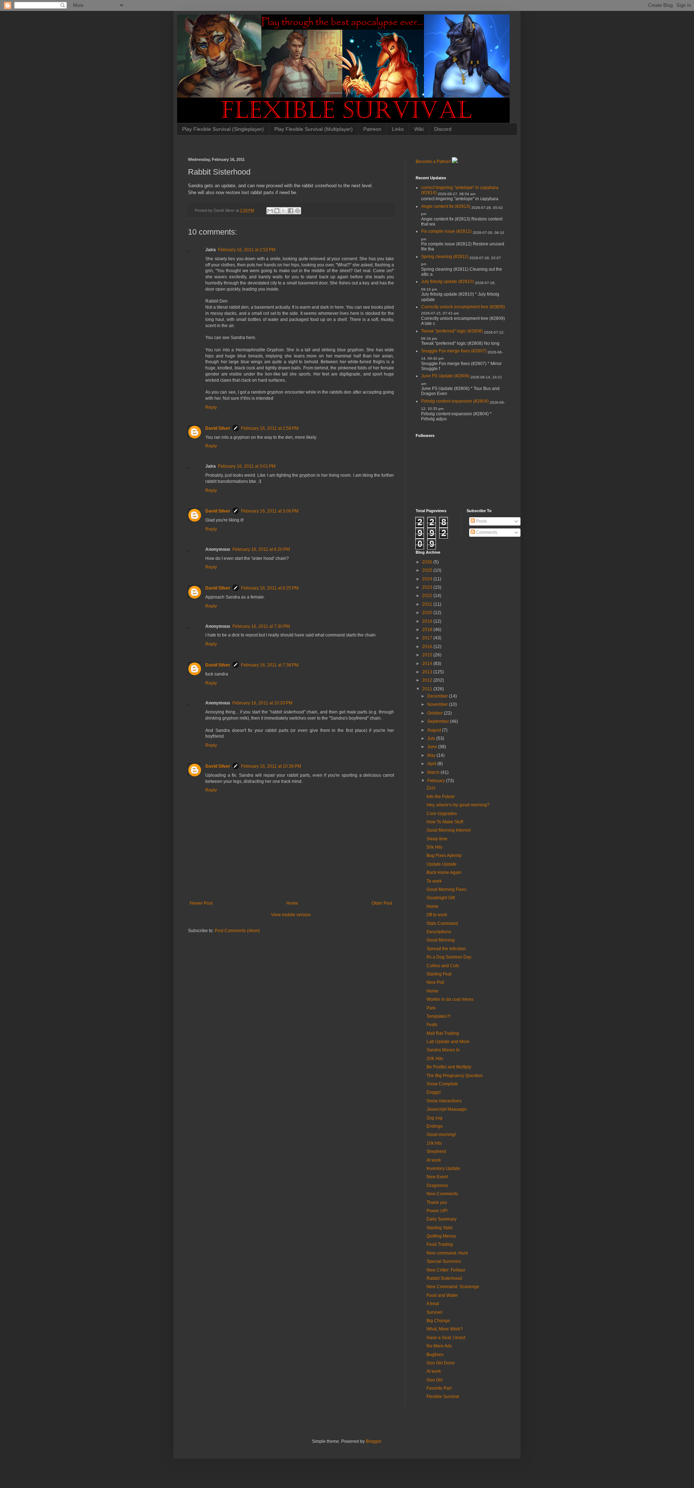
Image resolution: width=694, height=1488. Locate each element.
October (435, 713)
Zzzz (431, 787)
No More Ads (439, 1345)
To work (434, 881)
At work (434, 1160)
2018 (427, 629)
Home (292, 903)
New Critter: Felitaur (446, 1270)
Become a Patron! (433, 161)
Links (398, 129)
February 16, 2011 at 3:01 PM (246, 466)
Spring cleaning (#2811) (444, 256)
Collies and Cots (443, 965)
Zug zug (434, 1117)
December (438, 696)
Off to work (437, 914)
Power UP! (437, 1210)
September (438, 721)
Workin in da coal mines (450, 999)
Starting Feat (439, 974)
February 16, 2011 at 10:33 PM (262, 703)
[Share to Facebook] (290, 210)
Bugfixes (435, 1354)
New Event (437, 1176)
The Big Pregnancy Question (455, 1075)
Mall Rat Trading (443, 1033)
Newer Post (201, 903)
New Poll (435, 982)
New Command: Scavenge (453, 1286)
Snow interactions (444, 1100)
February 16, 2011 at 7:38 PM (270, 665)
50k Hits (434, 847)
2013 (427, 671)
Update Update (442, 864)
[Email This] (270, 210)
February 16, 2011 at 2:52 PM (246, 249)
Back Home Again (444, 872)
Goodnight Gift (441, 897)
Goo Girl (435, 1379)
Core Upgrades (442, 813)
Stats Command (442, 923)
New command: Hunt (447, 1253)
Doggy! (434, 1092)
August (434, 730)
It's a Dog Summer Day (449, 957)
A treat (433, 1303)
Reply (211, 407)
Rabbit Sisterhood (444, 1278)
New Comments (442, 1193)
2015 (427, 654)
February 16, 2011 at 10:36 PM (271, 766)
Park (431, 1008)
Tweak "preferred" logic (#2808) (452, 331)
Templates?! (438, 1016)
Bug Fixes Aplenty (444, 855)
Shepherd (436, 1151)
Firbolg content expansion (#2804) (455, 401)
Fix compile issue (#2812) (446, 231)
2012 (427, 680)
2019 (427, 621)
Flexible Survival (443, 1396)
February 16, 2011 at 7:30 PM (261, 626)
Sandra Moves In (443, 1049)
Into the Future (441, 796)
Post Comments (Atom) (237, 930)
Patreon (372, 129)
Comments (486, 532)
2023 (427, 587)
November (438, 704)
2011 (427, 688)
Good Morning (441, 940)
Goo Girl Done (441, 1362)
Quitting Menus (441, 1236)
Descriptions (439, 931)
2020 (427, 612)
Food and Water (442, 1295)
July (431, 738)
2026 (427, 562)
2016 (427, 646)
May (432, 755)
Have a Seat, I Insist (446, 1337)
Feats (432, 1024)
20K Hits (435, 1058)
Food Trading (440, 1244)
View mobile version (291, 914)
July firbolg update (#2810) (447, 281)
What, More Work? (445, 1329)
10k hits (434, 1143)
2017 (427, 637)
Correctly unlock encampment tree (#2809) (463, 306)
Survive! (434, 1312)
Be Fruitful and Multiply (449, 1066)
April (432, 763)
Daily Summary (442, 1219)
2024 (427, 579)
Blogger (373, 1441)
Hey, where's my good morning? (458, 804)
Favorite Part (439, 1388)
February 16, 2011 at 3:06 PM (270, 511)
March (434, 772)
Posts (481, 521)
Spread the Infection (446, 948)
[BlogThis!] (276, 210)
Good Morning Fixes (446, 889)
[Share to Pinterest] (297, 210)
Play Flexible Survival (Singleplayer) (223, 129)
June (432, 746)
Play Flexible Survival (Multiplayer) (313, 129)
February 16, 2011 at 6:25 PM (270, 588)
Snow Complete (442, 1083)
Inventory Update (443, 1168)
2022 (427, 595)
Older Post (382, 903)
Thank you (437, 1202)
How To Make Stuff (445, 821)
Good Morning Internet (449, 830)
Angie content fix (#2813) (445, 206)
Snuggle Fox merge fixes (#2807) (454, 350)
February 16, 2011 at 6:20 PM (261, 549)
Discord (442, 129)
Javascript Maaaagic (447, 1109)
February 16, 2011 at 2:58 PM (270, 428)
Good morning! (441, 1134)
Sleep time (437, 838)
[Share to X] (283, 210)
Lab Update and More (448, 1041)
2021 (427, 604)
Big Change (438, 1320)
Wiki (419, 129)
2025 (427, 570)
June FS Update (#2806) (445, 375)
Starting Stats (440, 1227)
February (436, 780)
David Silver (217, 428)
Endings (435, 1126)
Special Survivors (444, 1261)
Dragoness (437, 1185)
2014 (427, 663)
